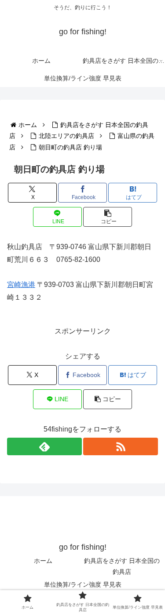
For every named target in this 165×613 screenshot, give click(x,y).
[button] (107, 217)
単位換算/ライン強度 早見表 (82, 584)
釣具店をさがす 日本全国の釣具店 (122, 566)
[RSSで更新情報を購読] (120, 446)
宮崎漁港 (21, 284)
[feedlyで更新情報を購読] (44, 446)
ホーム (43, 560)
